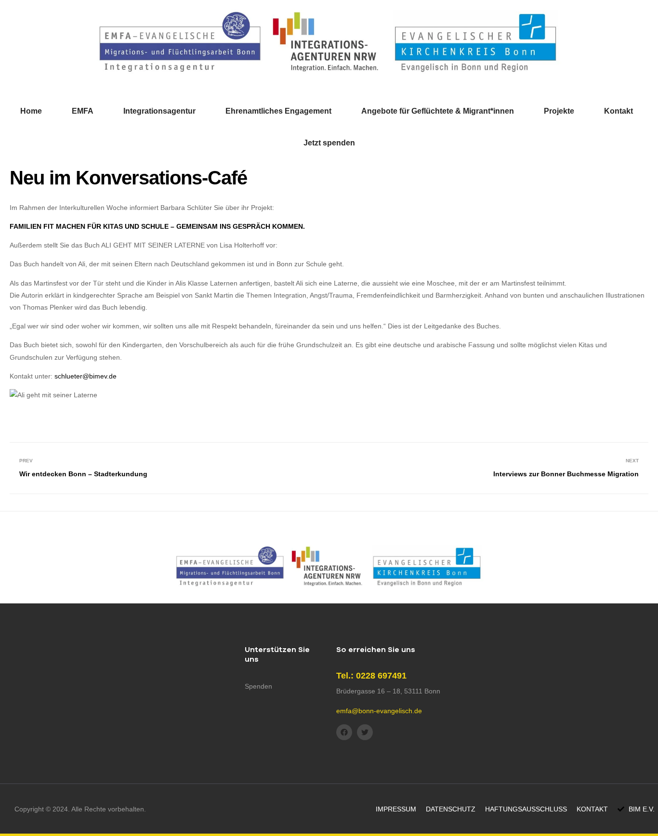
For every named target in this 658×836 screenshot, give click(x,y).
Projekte (559, 111)
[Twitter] (365, 732)
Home (31, 111)
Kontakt (618, 111)
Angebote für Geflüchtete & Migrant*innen (437, 111)
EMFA (82, 111)
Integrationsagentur (159, 111)
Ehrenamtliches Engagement (278, 111)
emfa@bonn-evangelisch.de (379, 711)
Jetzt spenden (329, 143)
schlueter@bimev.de (85, 376)
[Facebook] (344, 732)
